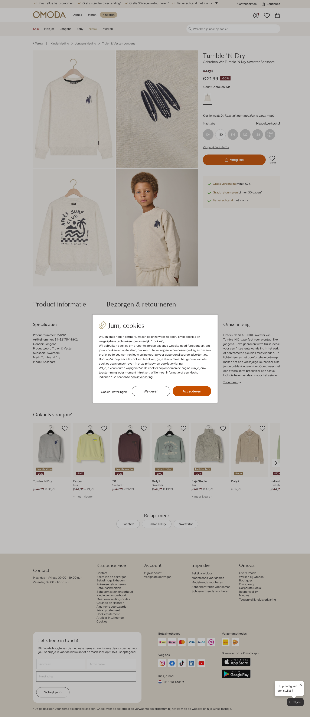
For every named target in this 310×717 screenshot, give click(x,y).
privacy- (150, 363)
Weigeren (151, 391)
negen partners (126, 336)
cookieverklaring (172, 363)
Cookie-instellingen (114, 392)
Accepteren (192, 391)
